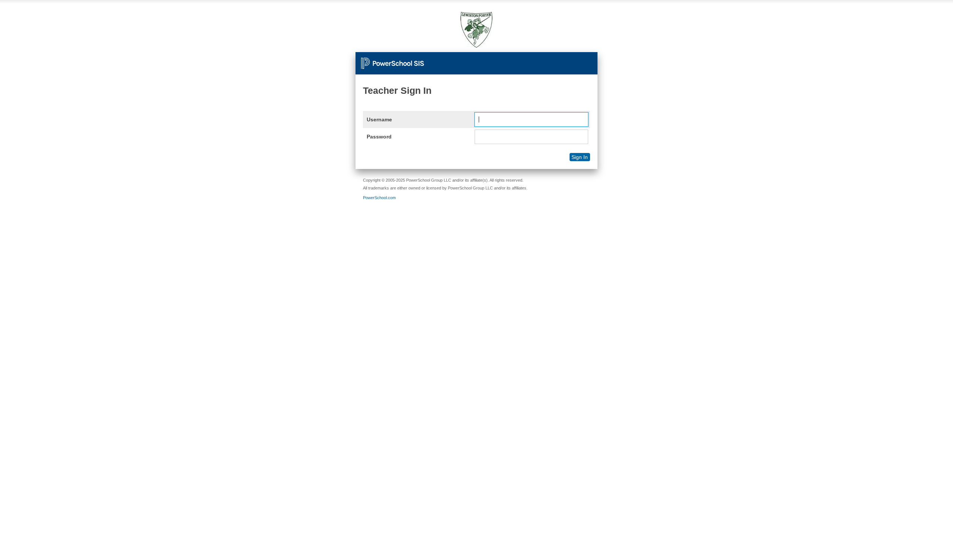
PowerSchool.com (379, 197)
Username (379, 119)
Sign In (579, 157)
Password (379, 137)
